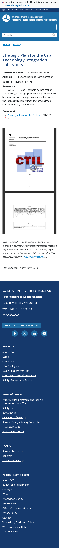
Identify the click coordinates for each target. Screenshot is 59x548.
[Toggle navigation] (52, 27)
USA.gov (6, 517)
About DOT (8, 480)
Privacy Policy (9, 512)
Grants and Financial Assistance (19, 375)
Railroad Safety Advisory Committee (21, 422)
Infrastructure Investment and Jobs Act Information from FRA (22, 401)
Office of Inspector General (16, 508)
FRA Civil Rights (10, 366)
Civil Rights (8, 489)
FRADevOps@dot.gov (33, 256)
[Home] (29, 19)
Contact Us (8, 361)
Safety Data (8, 408)
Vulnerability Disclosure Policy (18, 522)
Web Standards (10, 531)
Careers (6, 356)
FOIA (5, 494)
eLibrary (17, 44)
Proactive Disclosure (13, 431)
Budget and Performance (16, 484)
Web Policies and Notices (15, 527)
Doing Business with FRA (15, 370)
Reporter (7, 455)
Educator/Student (11, 460)
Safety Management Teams (17, 380)
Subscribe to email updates (21, 325)
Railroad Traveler (11, 451)
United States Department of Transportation (27, 9)
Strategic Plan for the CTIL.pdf (25, 115)
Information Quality (12, 498)
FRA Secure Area (11, 426)
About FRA (8, 352)
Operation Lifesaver (12, 417)
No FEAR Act (9, 503)
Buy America (9, 412)
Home (6, 44)
